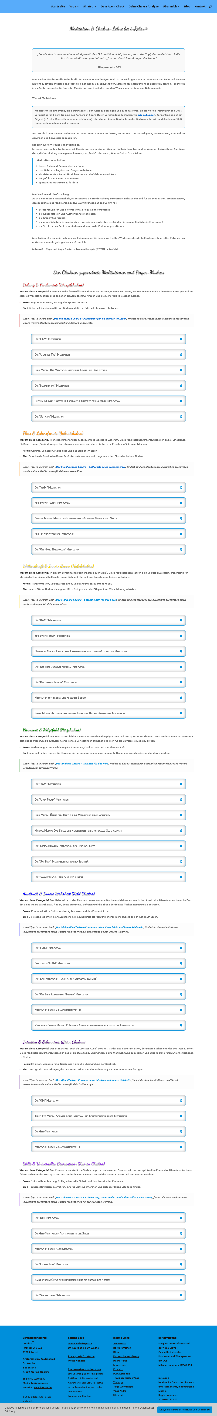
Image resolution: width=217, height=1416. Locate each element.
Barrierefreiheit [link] (122, 1347)
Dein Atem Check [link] (112, 6)
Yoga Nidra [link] (119, 1390)
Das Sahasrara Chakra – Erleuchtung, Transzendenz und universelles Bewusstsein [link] (104, 1197)
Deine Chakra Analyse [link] (144, 6)
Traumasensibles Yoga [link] (126, 1377)
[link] (12, 4)
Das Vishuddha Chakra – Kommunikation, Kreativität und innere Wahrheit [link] (99, 927)
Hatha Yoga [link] (120, 1360)
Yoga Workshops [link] (123, 1386)
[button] (17, 1411)
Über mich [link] (170, 6)
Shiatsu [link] (88, 6)
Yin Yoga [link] (118, 1382)
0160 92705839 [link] (36, 1378)
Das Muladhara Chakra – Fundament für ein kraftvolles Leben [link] (90, 318)
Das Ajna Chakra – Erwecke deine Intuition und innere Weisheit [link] (93, 1080)
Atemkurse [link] (119, 1343)
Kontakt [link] (200, 6)
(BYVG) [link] (162, 1360)
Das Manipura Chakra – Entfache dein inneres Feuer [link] (86, 599)
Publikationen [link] (121, 1373)
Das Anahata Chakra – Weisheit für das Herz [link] (82, 763)
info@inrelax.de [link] (38, 1382)
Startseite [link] (58, 6)
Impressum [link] (119, 1365)
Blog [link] (187, 6)
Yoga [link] (72, 6)
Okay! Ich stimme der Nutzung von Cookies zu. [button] (184, 1409)
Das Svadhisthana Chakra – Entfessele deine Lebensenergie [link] (90, 466)
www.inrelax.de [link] (43, 1387)
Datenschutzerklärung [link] (126, 1356)
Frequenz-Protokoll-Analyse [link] (84, 1369)
